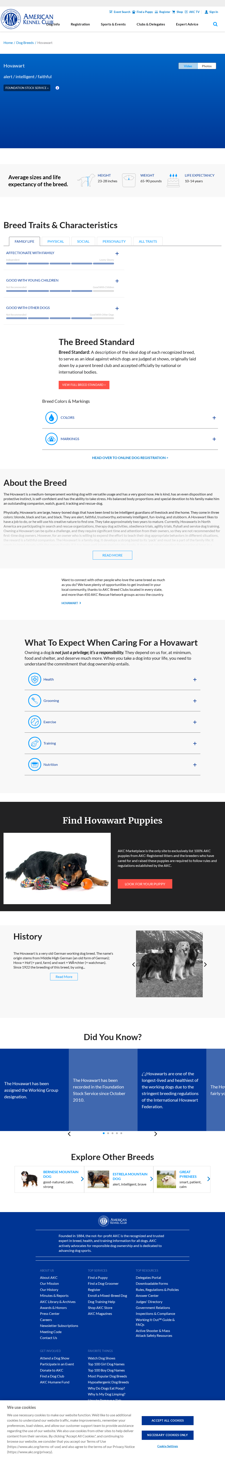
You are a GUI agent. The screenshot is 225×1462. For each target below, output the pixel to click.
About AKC (49, 1277)
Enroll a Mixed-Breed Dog (107, 1295)
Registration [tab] (80, 24)
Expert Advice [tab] (187, 24)
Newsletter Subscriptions (59, 1325)
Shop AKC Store (100, 1307)
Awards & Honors (53, 1307)
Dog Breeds (25, 42)
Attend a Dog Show (54, 1358)
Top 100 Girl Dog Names (106, 1364)
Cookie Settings (167, 1446)
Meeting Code (51, 1332)
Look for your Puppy (145, 884)
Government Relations (153, 1307)
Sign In (213, 12)
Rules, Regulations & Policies (157, 1289)
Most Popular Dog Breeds (107, 1376)
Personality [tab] (114, 241)
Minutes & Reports (54, 1295)
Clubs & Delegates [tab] (151, 24)
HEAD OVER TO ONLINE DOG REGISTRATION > (130, 457)
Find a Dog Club (52, 1376)
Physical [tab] (55, 241)
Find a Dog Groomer (103, 1283)
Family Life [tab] (24, 241)
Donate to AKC (51, 1370)
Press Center (50, 1313)
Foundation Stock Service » (27, 88)
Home (8, 42)
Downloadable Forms (152, 1283)
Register (164, 12)
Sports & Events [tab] (113, 24)
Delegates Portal (148, 1277)
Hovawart (70, 603)
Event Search (122, 12)
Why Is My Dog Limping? (106, 1394)
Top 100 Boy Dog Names (106, 1370)
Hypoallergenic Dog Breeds (108, 1382)
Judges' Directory (149, 1301)
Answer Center (147, 1295)
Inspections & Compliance (155, 1313)
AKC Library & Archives (58, 1301)
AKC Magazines (100, 1313)
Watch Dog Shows (101, 1358)
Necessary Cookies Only (167, 1435)
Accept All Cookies (168, 1420)
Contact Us (48, 1337)
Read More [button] (112, 555)
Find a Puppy (145, 12)
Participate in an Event (57, 1364)
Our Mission (49, 1283)
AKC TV (194, 12)
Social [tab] (83, 241)
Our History (49, 1289)
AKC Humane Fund (54, 1382)
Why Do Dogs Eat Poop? (106, 1388)
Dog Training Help (101, 1301)
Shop (180, 12)
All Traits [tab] (148, 241)
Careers (46, 1319)
